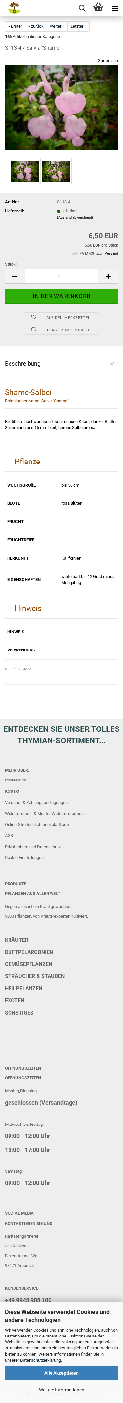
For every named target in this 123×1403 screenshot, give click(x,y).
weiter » (57, 26)
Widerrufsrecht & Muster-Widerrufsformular (45, 813)
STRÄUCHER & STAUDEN (35, 976)
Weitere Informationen (61, 1389)
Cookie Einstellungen (24, 857)
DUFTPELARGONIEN (29, 952)
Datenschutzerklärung (40, 1360)
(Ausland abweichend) (75, 217)
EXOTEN (14, 1000)
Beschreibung (23, 363)
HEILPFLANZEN (23, 988)
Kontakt (12, 791)
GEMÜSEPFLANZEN (28, 964)
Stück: (11, 264)
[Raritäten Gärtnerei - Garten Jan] (10, 8)
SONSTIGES (19, 1013)
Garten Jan (108, 60)
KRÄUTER (16, 940)
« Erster (15, 26)
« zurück (36, 26)
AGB (9, 835)
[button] (15, 276)
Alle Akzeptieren (61, 1373)
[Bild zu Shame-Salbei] (61, 106)
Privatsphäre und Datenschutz (33, 846)
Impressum (15, 780)
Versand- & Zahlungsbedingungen (36, 802)
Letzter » (78, 26)
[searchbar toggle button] (82, 8)
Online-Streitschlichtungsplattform (37, 824)
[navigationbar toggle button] (115, 8)
